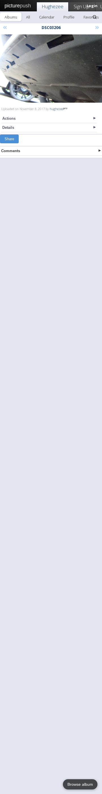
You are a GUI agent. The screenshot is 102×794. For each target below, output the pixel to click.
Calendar (46, 17)
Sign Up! (82, 6)
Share (9, 139)
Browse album (80, 784)
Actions (9, 118)
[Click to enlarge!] (51, 68)
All (28, 17)
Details (8, 127)
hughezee (56, 109)
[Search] (94, 17)
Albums (11, 17)
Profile (69, 17)
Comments (10, 151)
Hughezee (52, 6)
